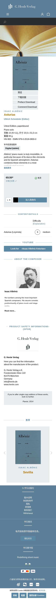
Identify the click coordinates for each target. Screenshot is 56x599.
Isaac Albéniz (28, 468)
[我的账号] (42, 14)
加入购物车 (31, 200)
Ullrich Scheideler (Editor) (16, 119)
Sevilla (28, 472)
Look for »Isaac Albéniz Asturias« (28, 249)
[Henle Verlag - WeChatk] (25, 584)
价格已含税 (10, 181)
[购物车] (48, 14)
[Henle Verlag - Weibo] (18, 584)
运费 (30, 579)
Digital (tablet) (12, 148)
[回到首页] (28, 6)
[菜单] (8, 14)
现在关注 (28, 538)
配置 (23, 595)
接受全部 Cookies (36, 595)
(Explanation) (39, 224)
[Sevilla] (28, 447)
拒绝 (15, 595)
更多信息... (42, 590)
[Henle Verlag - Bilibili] (38, 584)
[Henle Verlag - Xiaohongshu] (31, 584)
